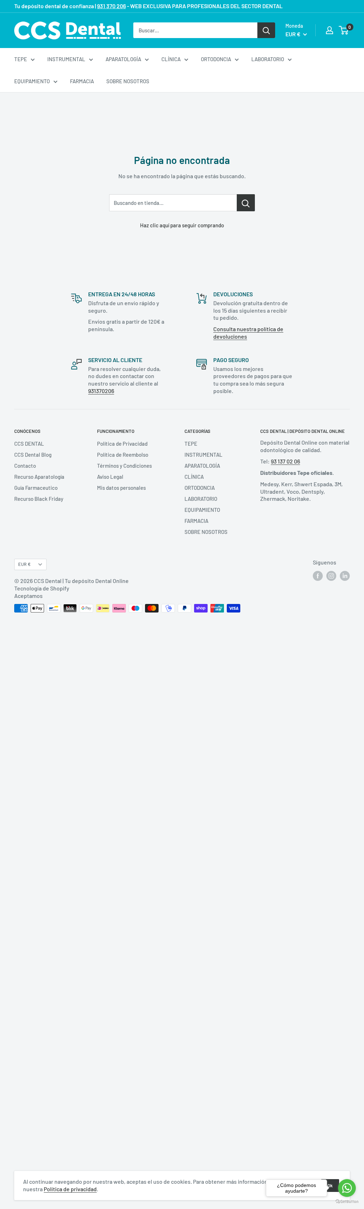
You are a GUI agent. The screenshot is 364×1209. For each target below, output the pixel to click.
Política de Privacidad (122, 443)
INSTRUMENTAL (66, 59)
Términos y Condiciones (124, 465)
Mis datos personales (121, 487)
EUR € (24, 564)
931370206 (101, 390)
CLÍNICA (171, 59)
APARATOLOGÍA (123, 59)
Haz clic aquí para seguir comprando (182, 225)
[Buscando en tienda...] (246, 202)
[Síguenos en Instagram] (331, 576)
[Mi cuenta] (329, 30)
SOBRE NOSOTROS (127, 81)
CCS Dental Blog (33, 454)
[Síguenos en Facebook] (318, 576)
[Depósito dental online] (67, 30)
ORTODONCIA (216, 59)
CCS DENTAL (29, 443)
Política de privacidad (70, 1189)
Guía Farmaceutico (36, 487)
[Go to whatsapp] (347, 1188)
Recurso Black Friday (38, 498)
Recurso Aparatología (39, 476)
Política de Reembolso (122, 454)
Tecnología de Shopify (41, 588)
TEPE (20, 59)
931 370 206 (111, 5)
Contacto (25, 465)
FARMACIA (82, 81)
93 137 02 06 (285, 461)
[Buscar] (266, 30)
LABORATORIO (267, 59)
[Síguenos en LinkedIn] (345, 576)
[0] (343, 30)
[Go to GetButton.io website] (347, 1201)
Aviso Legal (110, 476)
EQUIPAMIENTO (32, 81)
